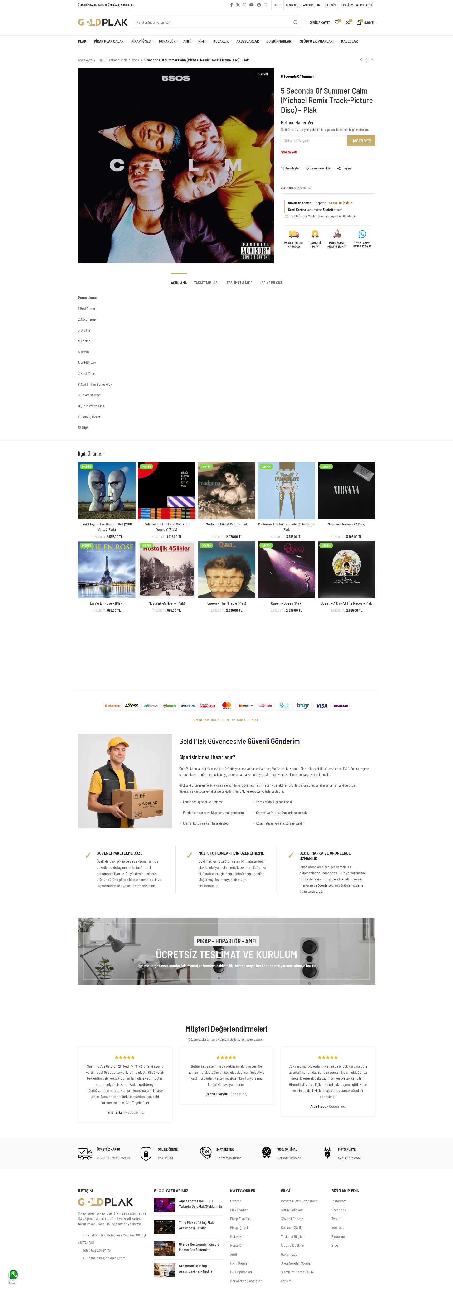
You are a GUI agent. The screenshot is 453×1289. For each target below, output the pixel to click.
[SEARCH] (295, 22)
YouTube (338, 1227)
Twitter (336, 1218)
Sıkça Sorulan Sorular (296, 1263)
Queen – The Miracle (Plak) (226, 603)
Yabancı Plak (118, 60)
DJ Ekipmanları (241, 1272)
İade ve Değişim (292, 1245)
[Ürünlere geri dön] (367, 60)
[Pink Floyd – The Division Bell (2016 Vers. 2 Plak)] (107, 490)
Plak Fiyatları (239, 1209)
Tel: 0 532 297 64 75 (97, 1250)
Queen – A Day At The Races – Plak (346, 603)
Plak (100, 60)
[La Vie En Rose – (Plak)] (107, 569)
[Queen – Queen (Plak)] (286, 569)
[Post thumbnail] (164, 1205)
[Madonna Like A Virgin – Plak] (226, 490)
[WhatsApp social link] (265, 4)
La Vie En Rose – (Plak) (106, 603)
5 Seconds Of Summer (297, 76)
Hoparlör (236, 1245)
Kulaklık (235, 1236)
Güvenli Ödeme (292, 1218)
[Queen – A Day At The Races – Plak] (346, 569)
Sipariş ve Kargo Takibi (297, 1272)
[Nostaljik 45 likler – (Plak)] (166, 569)
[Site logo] (103, 21)
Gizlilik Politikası (292, 1209)
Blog (334, 1245)
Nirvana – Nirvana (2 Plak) (346, 524)
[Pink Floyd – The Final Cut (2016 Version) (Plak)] (166, 490)
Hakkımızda (289, 1254)
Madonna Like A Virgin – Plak (227, 524)
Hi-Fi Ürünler (239, 1263)
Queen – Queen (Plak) (286, 603)
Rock (135, 60)
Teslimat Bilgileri (293, 1236)
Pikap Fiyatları (240, 1218)
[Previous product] (361, 60)
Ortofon (236, 1200)
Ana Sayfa (85, 60)
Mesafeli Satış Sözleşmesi (299, 1200)
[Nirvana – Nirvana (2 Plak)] (346, 490)
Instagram (338, 1200)
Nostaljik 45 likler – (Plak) (167, 603)
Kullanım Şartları (292, 1227)
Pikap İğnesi (239, 1227)
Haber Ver (361, 140)
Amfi (233, 1254)
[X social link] (237, 4)
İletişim (286, 1281)
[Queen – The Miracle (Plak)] (226, 569)
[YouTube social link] (251, 4)
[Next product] (372, 60)
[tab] (179, 280)
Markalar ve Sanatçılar (246, 1281)
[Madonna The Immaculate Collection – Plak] (286, 490)
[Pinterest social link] (258, 4)
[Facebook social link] (231, 4)
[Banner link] (226, 951)
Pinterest (338, 1236)
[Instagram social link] (244, 4)
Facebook (338, 1209)
